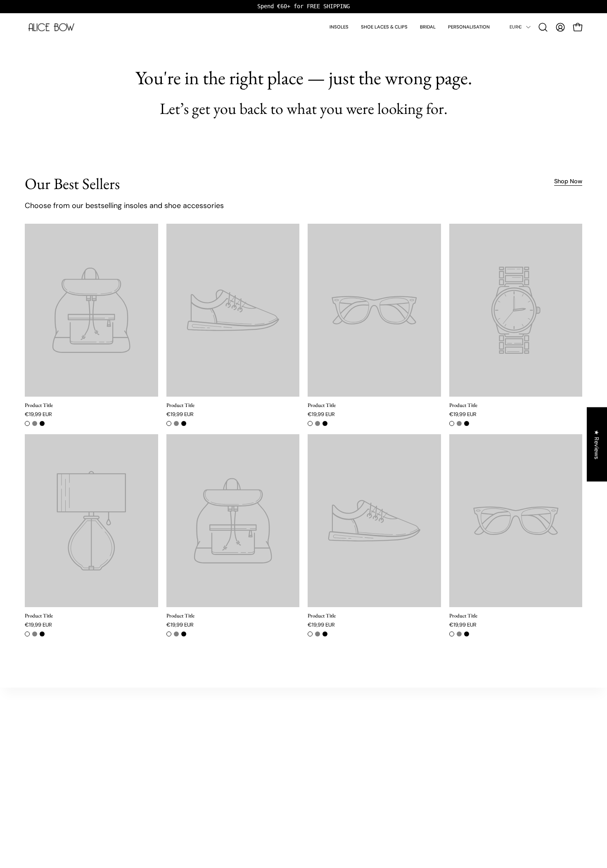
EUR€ (516, 27)
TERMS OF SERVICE (428, 774)
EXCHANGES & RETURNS (435, 741)
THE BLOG (230, 730)
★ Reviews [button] (597, 444)
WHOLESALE (420, 752)
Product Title (39, 405)
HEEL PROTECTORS (54, 741)
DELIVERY (417, 730)
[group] (303, 6)
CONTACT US (421, 720)
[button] (543, 27)
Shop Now (568, 181)
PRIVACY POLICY (425, 763)
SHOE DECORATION (55, 752)
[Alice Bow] (51, 27)
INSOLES (41, 720)
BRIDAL (40, 730)
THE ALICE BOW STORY (246, 720)
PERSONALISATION (54, 763)
